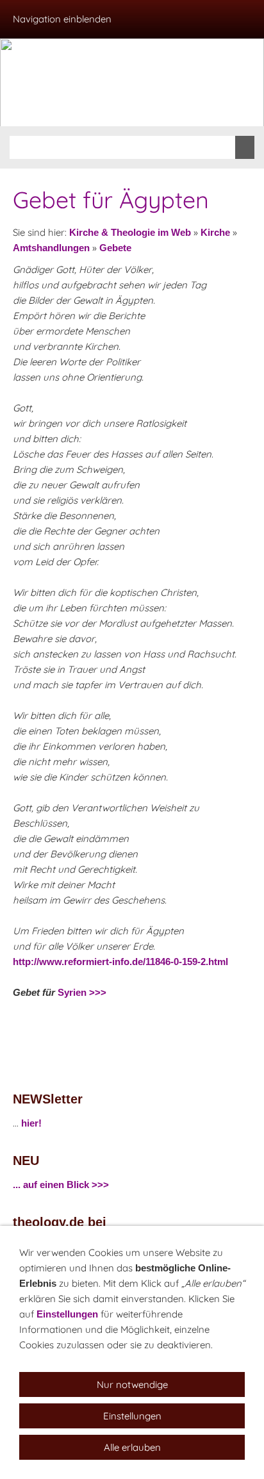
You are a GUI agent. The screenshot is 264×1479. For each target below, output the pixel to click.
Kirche (215, 232)
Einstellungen (67, 1314)
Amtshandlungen (51, 247)
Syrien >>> (82, 992)
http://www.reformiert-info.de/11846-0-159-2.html (120, 961)
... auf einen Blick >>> (61, 1184)
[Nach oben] (243, 1021)
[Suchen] (244, 147)
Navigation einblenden (62, 19)
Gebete (115, 247)
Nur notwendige (132, 1384)
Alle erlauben (132, 1447)
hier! (31, 1123)
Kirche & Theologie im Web (130, 232)
